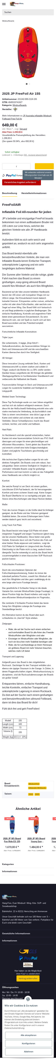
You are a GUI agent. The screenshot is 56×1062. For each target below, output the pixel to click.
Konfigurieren (28, 1043)
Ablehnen (28, 1051)
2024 (31, 794)
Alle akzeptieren (28, 1035)
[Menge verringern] (5, 166)
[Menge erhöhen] (27, 166)
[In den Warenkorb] (44, 166)
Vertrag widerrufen (28, 978)
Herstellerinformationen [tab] (34, 193)
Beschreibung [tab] (9, 193)
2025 (37, 794)
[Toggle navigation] (4, 2)
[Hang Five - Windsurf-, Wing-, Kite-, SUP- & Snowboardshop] (17, 4)
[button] (40, 3)
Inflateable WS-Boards (37, 788)
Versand (23, 129)
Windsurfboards (20, 105)
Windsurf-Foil (34, 784)
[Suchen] (51, 12)
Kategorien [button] (8, 864)
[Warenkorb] (51, 4)
